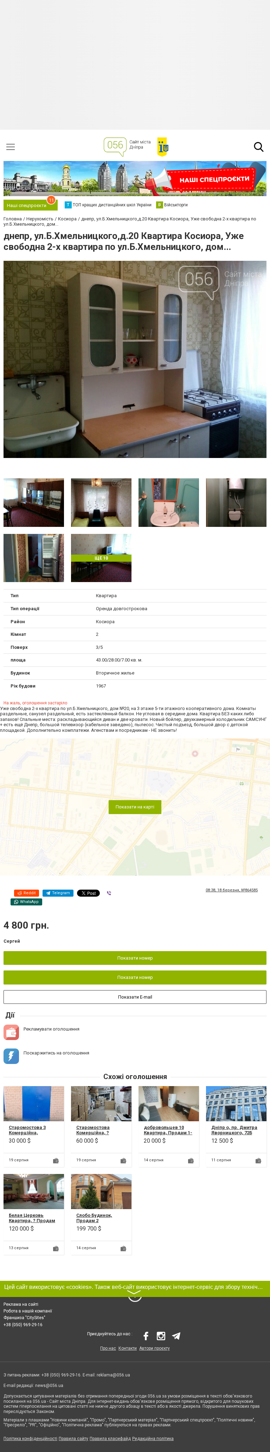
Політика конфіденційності (30, 1438)
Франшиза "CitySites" (24, 1317)
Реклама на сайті (21, 1304)
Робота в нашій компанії (28, 1311)
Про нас (108, 1348)
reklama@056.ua (113, 1375)
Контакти (127, 1348)
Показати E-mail (135, 997)
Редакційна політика (153, 1438)
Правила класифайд (110, 1438)
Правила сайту (73, 1438)
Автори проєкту (154, 1348)
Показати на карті (135, 807)
